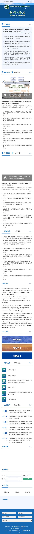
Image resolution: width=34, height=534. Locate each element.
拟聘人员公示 (12, 370)
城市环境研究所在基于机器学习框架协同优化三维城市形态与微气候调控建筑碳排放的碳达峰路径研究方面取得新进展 (17, 53)
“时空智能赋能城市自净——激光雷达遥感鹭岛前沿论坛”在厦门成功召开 (17, 224)
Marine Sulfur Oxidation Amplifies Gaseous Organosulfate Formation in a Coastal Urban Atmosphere (14, 299)
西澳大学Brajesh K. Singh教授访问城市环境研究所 (17, 198)
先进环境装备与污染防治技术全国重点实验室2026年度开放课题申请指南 (20, 381)
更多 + (30, 24)
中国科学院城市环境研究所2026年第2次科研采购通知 (20, 393)
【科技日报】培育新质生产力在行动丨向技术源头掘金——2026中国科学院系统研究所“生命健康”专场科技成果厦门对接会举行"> (17, 240)
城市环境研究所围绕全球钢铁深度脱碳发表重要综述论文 (17, 63)
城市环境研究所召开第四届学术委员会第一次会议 (17, 193)
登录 (27, 479)
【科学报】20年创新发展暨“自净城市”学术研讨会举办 (17, 276)
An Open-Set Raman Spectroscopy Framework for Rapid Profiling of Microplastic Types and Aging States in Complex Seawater (16, 307)
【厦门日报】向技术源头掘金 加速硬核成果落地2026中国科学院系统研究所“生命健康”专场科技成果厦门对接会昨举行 (17, 263)
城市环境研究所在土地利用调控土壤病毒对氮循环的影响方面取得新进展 (17, 42)
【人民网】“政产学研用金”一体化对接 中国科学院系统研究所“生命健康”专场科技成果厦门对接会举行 (17, 255)
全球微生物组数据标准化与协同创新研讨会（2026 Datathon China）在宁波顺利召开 (17, 203)
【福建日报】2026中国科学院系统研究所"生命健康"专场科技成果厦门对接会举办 (16, 249)
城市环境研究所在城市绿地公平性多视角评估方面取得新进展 (17, 37)
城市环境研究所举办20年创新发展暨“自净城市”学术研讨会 (17, 47)
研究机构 (17, 339)
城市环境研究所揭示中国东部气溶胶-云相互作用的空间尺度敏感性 (17, 125)
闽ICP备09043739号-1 (17, 533)
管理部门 (17, 348)
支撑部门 (17, 356)
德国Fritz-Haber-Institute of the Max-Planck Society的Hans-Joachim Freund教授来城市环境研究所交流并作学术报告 (17, 217)
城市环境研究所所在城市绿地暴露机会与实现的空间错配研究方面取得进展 (17, 58)
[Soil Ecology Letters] (9, 458)
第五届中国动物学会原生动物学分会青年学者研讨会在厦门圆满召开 (17, 209)
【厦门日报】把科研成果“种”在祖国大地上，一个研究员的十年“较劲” (17, 270)
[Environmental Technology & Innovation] (25, 458)
